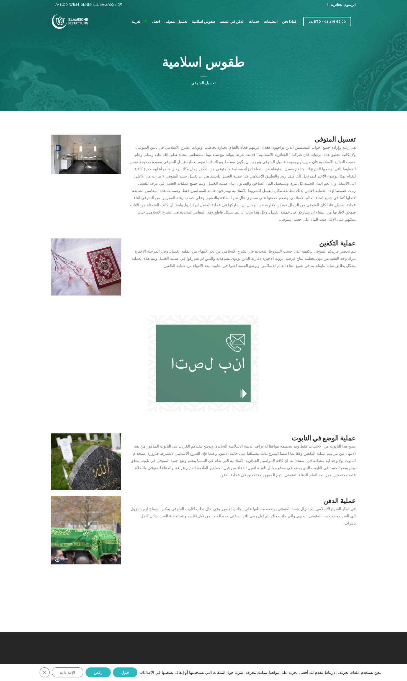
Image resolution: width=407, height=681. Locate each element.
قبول (125, 672)
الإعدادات (146, 672)
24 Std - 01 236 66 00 (327, 22)
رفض (98, 672)
